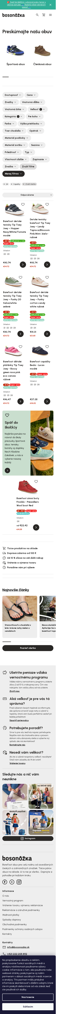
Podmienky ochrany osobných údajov (22, 929)
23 (35, 258)
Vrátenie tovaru (17, 763)
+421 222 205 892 (17, 953)
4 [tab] (25, 76)
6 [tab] (37, 76)
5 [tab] (31, 76)
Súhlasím (28, 1006)
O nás (5, 895)
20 (31, 384)
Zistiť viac (15, 691)
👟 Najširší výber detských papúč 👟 (34, 5)
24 (7, 184)
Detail (23, 264)
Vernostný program (12, 900)
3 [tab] (18, 76)
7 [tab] (44, 76)
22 (5, 254)
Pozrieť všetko (28, 648)
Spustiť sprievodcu (19, 720)
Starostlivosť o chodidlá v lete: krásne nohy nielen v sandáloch (18, 628)
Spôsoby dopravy (11, 919)
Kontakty (7, 934)
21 (4, 328)
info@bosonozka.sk (18, 947)
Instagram (30, 838)
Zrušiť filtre (28, 166)
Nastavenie (28, 997)
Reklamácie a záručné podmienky (21, 910)
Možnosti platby (10, 914)
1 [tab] (5, 76)
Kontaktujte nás (17, 745)
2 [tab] (12, 76)
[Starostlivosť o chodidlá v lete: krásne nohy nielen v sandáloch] (19, 608)
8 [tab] (50, 76)
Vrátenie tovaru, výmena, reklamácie (22, 905)
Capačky (16, 184)
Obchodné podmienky (14, 924)
